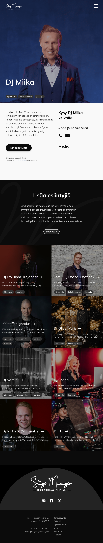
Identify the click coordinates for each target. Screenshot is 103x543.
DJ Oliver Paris (65, 328)
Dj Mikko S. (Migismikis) (20, 431)
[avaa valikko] (96, 6)
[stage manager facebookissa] (51, 501)
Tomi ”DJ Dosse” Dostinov (74, 277)
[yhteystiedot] (67, 136)
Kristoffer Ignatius (16, 324)
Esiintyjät (58, 521)
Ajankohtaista (60, 524)
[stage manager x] (59, 501)
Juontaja (39, 96)
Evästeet (57, 534)
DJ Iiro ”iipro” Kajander (20, 277)
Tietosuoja (58, 531)
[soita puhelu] (60, 136)
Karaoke (7, 343)
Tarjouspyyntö (19, 147)
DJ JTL (59, 431)
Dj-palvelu (11, 96)
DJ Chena (61, 380)
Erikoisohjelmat (26, 96)
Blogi (56, 528)
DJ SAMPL (10, 380)
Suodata (50, 231)
